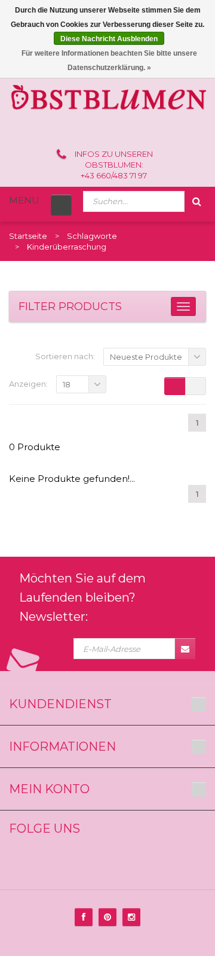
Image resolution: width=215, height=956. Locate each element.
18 (66, 384)
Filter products (70, 306)
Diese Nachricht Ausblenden (109, 39)
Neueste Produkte (146, 357)
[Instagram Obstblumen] (131, 917)
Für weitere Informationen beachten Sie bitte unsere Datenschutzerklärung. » (109, 60)
